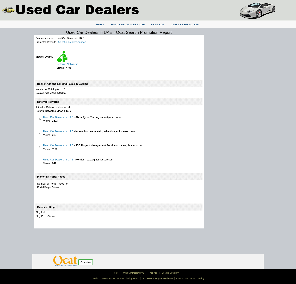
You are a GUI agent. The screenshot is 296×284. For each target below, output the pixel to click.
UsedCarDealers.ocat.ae (72, 41)
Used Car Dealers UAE (128, 24)
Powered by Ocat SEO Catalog (190, 278)
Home (100, 24)
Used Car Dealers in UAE (58, 117)
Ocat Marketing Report (128, 278)
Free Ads (157, 24)
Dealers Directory (185, 24)
